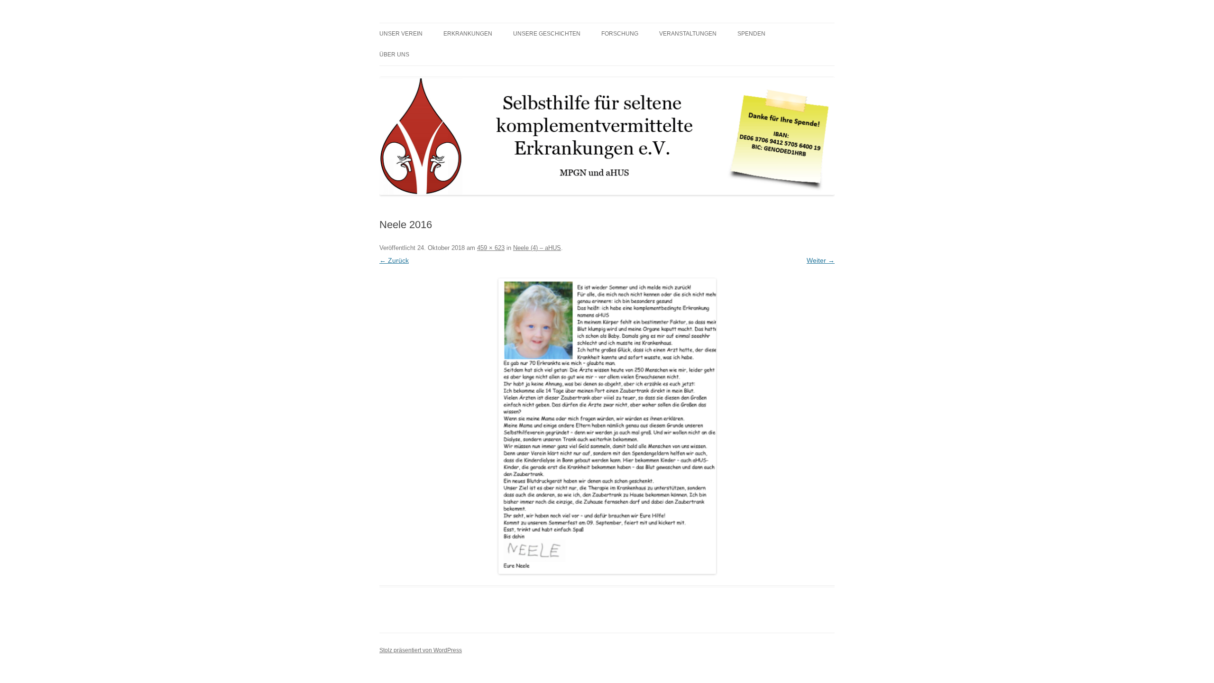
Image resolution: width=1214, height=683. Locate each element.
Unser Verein (401, 33)
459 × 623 (491, 247)
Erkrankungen (467, 33)
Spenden (751, 33)
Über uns (394, 54)
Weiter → (821, 260)
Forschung (619, 33)
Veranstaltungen (688, 33)
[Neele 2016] (607, 426)
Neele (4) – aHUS (537, 247)
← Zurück (394, 260)
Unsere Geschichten (546, 33)
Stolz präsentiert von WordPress (420, 650)
